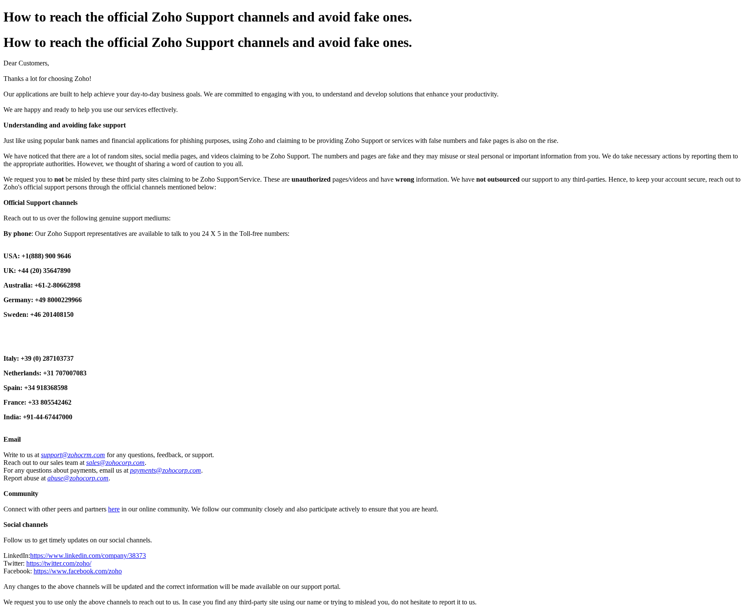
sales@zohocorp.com (115, 462)
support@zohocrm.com (73, 454)
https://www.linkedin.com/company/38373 (88, 555)
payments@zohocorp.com (165, 470)
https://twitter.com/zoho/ (58, 563)
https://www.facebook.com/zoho (78, 571)
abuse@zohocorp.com (77, 478)
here (114, 509)
